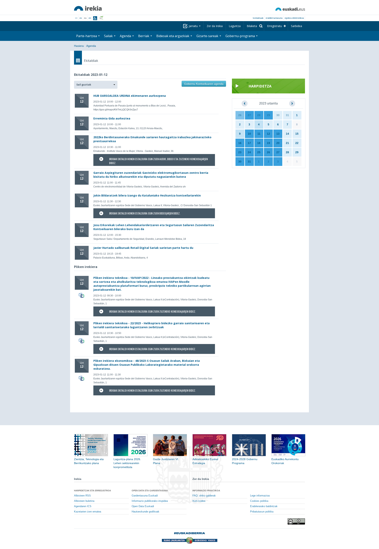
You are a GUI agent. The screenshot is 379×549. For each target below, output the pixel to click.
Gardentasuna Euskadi (145, 495)
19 (268, 143)
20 (278, 143)
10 (249, 133)
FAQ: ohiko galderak (204, 495)
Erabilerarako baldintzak (264, 506)
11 (258, 133)
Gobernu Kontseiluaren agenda (203, 83)
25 (258, 152)
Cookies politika (259, 501)
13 (278, 133)
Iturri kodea (198, 501)
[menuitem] (254, 26)
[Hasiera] (88, 8)
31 (287, 115)
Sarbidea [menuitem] (296, 26)
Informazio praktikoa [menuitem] (206, 490)
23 (239, 152)
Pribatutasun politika (261, 511)
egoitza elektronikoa (294, 18)
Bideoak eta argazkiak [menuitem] (173, 36)
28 (258, 115)
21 (287, 143)
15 (296, 133)
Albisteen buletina (84, 501)
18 (258, 143)
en (90, 18)
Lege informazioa (260, 495)
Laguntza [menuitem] (235, 26)
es (81, 18)
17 (249, 143)
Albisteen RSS (82, 495)
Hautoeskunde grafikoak (145, 511)
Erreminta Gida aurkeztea (111, 118)
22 (296, 143)
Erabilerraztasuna (274, 18)
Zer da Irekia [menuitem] (215, 26)
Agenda (91, 45)
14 (287, 133)
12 (268, 133)
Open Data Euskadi (143, 506)
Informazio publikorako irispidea (150, 501)
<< (76, 18)
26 (239, 115)
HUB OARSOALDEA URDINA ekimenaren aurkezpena (129, 96)
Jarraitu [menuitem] (194, 26)
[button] (95, 85)
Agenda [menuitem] (126, 36)
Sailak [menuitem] (109, 36)
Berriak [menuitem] (144, 36)
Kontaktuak (258, 18)
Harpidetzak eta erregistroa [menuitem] (92, 490)
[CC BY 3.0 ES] (296, 521)
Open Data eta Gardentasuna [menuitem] (150, 490)
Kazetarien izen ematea (87, 511)
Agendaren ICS (82, 506)
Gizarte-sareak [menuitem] (207, 36)
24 (249, 152)
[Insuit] (95, 18)
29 (268, 115)
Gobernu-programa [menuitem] (240, 36)
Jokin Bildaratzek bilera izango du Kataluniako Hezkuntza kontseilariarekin (147, 195)
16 (239, 143)
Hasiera (79, 45)
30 (278, 115)
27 (249, 115)
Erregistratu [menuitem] (274, 26)
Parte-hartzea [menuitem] (87, 36)
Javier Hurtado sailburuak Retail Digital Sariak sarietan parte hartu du (143, 248)
